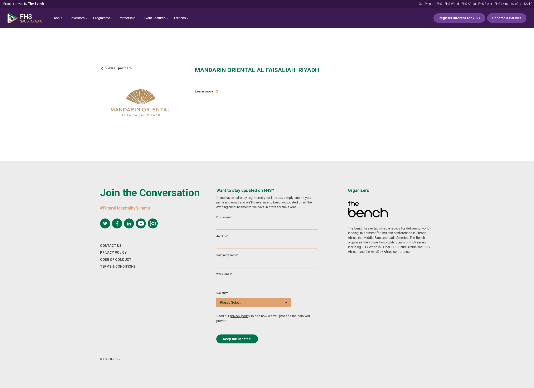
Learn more (204, 91)
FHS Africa (468, 4)
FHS (439, 4)
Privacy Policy (113, 253)
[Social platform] (105, 223)
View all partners (118, 68)
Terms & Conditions (118, 266)
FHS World (452, 4)
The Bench (36, 3)
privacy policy (240, 316)
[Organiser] (368, 210)
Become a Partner (506, 18)
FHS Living (502, 4)
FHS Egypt (485, 4)
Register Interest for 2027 (459, 18)
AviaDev (516, 4)
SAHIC (528, 4)
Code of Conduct (115, 260)
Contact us (110, 246)
